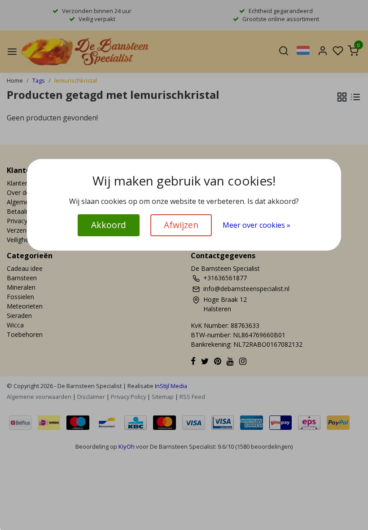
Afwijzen (181, 225)
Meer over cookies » (256, 225)
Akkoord (108, 225)
